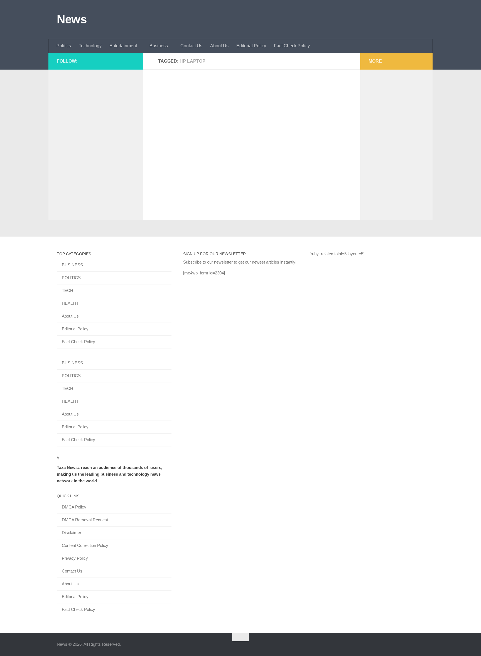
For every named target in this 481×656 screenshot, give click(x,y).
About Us (219, 45)
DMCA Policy (74, 507)
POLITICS (71, 277)
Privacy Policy (75, 558)
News (72, 19)
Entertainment (123, 45)
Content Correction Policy (85, 545)
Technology (90, 45)
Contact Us (191, 45)
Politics (64, 45)
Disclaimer (71, 532)
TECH (67, 290)
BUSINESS (72, 264)
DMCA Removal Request (85, 519)
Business (158, 45)
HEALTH (70, 303)
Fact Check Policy (292, 45)
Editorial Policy (251, 45)
